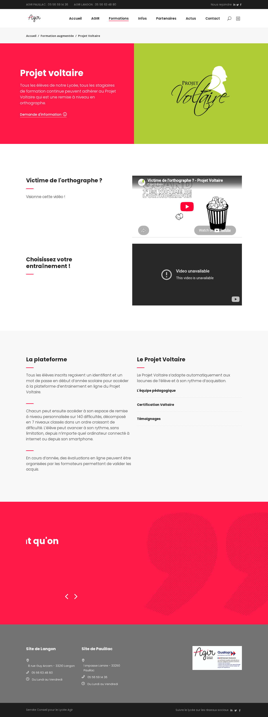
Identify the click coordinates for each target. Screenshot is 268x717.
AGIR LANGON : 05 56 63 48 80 (95, 4)
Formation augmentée (57, 36)
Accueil (31, 36)
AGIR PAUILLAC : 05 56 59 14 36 (47, 4)
